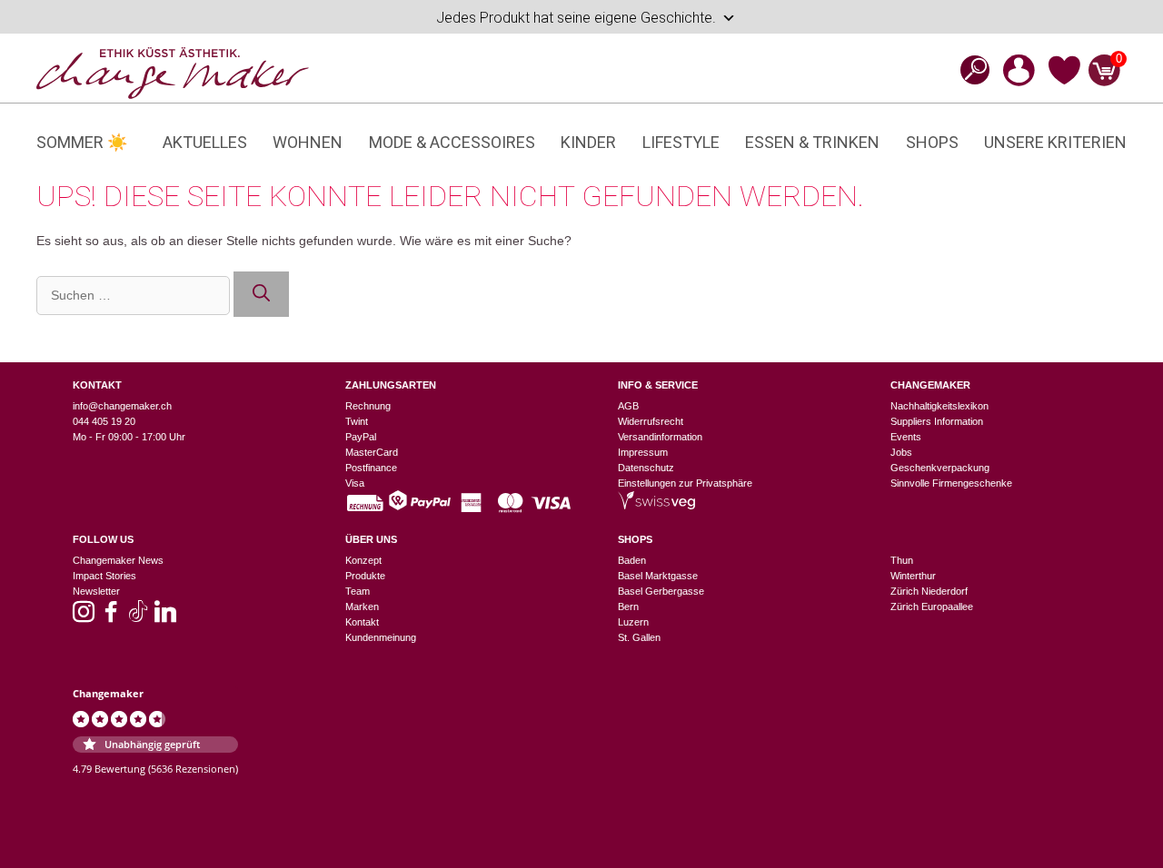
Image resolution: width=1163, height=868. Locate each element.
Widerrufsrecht (650, 421)
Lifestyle (681, 142)
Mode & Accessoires (452, 142)
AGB (628, 405)
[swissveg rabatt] (656, 505)
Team (357, 591)
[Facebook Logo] (111, 617)
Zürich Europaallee (931, 606)
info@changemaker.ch (122, 405)
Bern (628, 606)
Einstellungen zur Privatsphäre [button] (685, 483)
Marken (362, 606)
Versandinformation (660, 436)
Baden (632, 560)
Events (905, 436)
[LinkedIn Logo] (165, 617)
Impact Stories (104, 575)
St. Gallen (639, 637)
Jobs (901, 452)
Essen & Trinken (812, 142)
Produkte (365, 575)
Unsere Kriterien (1055, 142)
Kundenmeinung (380, 637)
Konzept (363, 560)
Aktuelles (205, 142)
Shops (932, 142)
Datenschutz (646, 467)
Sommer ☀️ (81, 142)
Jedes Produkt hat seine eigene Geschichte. (576, 17)
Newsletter (96, 591)
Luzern (633, 621)
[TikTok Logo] (138, 617)
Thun (901, 560)
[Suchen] (261, 294)
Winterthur (913, 575)
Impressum (643, 452)
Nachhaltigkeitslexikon (939, 405)
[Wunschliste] (1064, 81)
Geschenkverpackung (939, 467)
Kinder (588, 142)
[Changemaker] (172, 71)
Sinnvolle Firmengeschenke (951, 483)
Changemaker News (118, 560)
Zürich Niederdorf (929, 591)
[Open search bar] (969, 69)
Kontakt (362, 621)
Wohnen (308, 142)
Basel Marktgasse (658, 575)
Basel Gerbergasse (661, 591)
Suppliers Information (936, 421)
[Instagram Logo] (83, 617)
